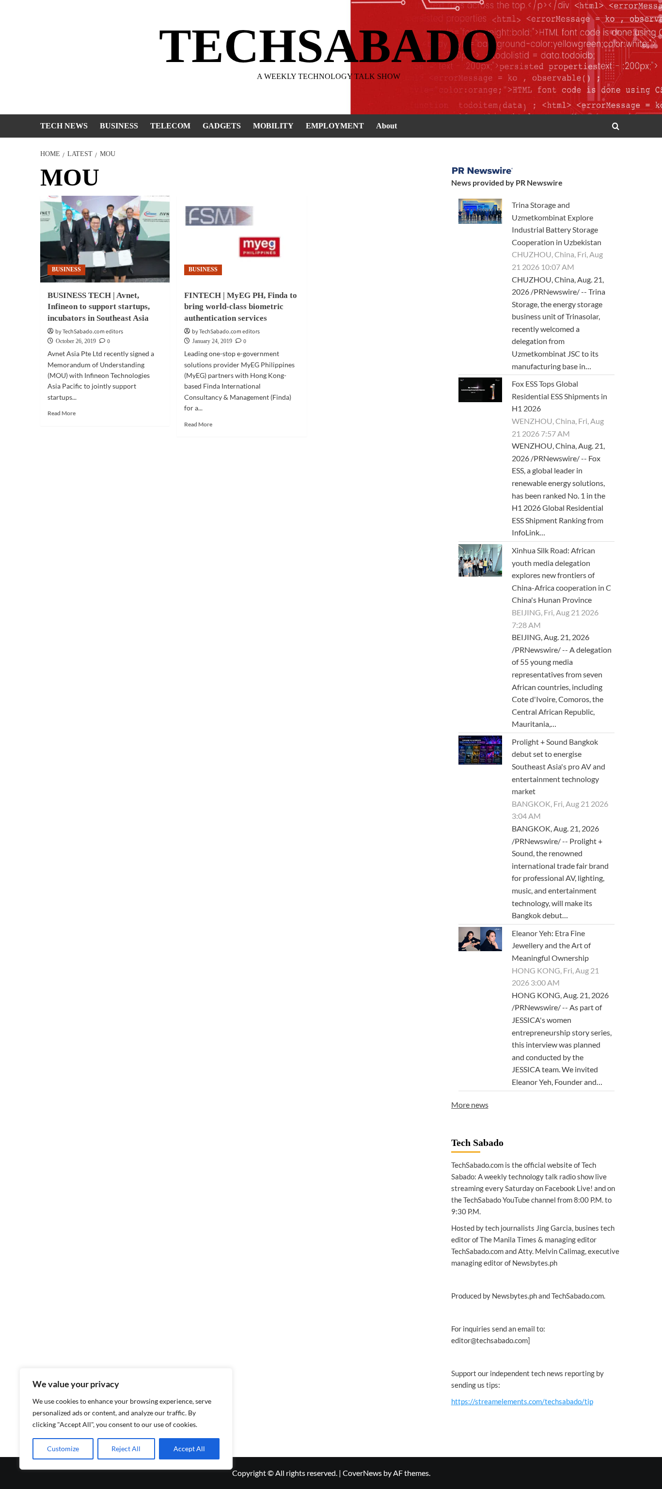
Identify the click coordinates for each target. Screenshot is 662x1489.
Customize (63, 1448)
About (386, 126)
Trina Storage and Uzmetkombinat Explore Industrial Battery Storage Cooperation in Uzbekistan (556, 223)
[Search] (616, 126)
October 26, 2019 (76, 341)
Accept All (189, 1448)
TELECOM (170, 126)
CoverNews (362, 1472)
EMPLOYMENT (335, 126)
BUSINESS (119, 126)
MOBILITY (273, 126)
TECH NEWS (64, 126)
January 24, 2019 (212, 341)
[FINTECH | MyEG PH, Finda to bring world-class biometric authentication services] (241, 239)
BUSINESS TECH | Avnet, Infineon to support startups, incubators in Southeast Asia (98, 307)
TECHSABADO (329, 46)
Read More (61, 413)
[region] (126, 1419)
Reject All (126, 1448)
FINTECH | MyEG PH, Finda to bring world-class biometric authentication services (240, 307)
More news (470, 1104)
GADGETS (222, 126)
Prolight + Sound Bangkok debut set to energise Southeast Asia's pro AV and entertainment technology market (558, 766)
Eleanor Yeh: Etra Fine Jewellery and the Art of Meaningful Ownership (551, 945)
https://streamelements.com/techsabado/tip (522, 1401)
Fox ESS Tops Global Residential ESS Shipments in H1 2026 (559, 396)
